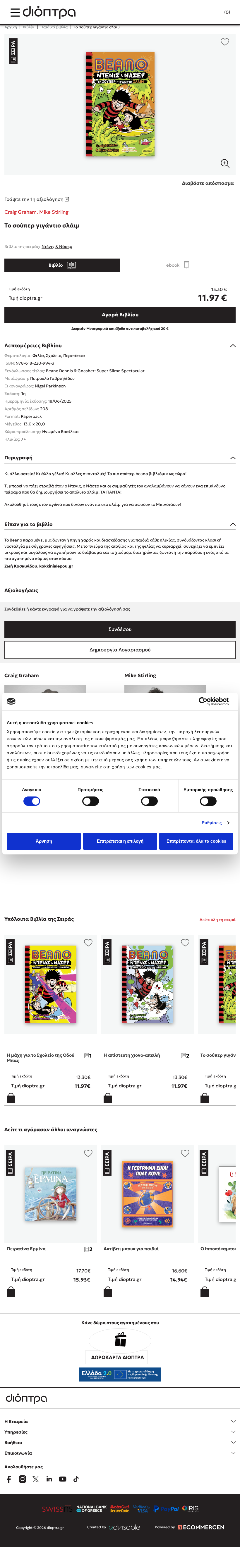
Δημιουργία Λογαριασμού (120, 649)
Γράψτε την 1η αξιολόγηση (34, 199)
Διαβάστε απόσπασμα (208, 183)
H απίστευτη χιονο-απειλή (132, 1055)
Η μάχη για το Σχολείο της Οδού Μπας (40, 1057)
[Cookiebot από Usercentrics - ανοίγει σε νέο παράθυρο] (207, 701)
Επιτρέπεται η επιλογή (120, 841)
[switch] (90, 801)
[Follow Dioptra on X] (35, 1479)
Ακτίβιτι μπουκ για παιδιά (131, 1248)
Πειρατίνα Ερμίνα (26, 1248)
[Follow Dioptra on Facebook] (8, 1479)
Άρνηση (44, 841)
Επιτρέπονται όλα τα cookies (196, 841)
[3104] (120, 104)
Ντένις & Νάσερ (57, 246)
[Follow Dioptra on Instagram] (22, 1479)
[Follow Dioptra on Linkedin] (49, 1479)
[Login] (216, 13)
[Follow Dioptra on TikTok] (76, 1479)
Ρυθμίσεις (212, 822)
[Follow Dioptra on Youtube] (62, 1479)
